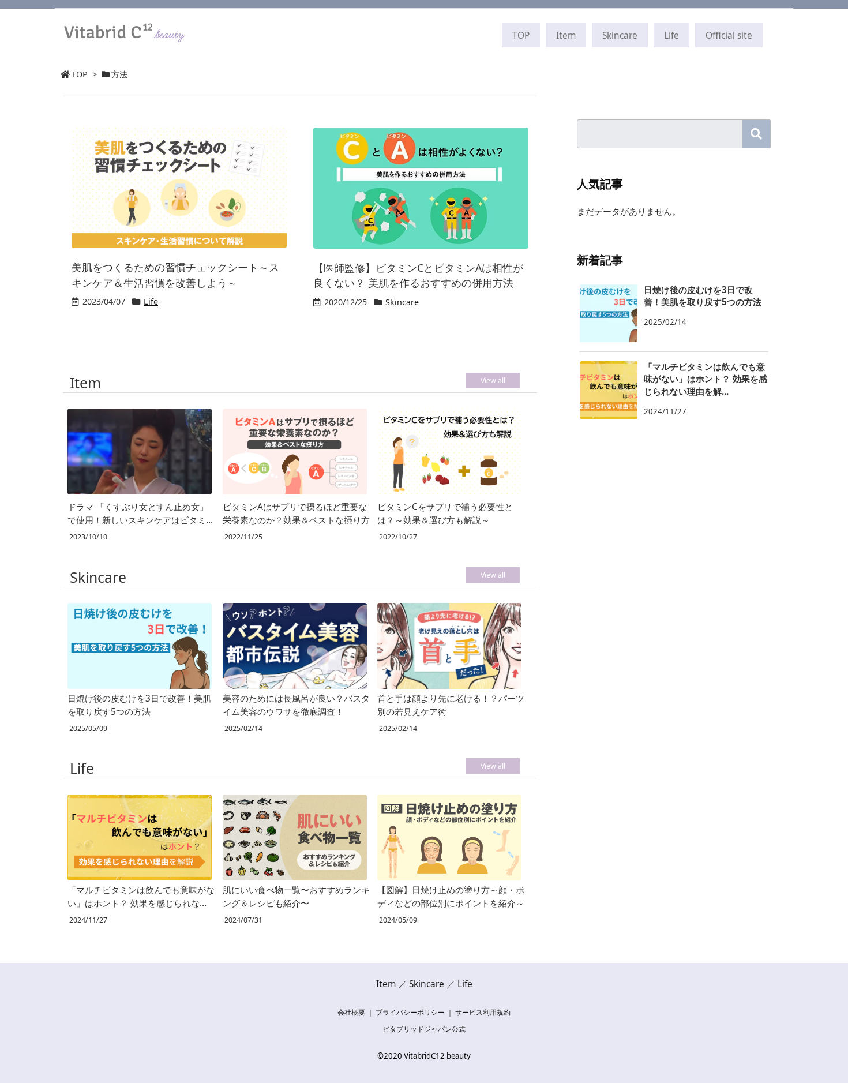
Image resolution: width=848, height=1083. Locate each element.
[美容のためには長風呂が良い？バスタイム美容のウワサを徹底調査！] (295, 646)
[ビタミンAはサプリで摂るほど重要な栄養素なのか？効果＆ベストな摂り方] (295, 453)
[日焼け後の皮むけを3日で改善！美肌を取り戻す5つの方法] (139, 646)
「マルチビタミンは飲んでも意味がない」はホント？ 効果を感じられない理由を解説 (141, 896)
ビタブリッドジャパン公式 (424, 1029)
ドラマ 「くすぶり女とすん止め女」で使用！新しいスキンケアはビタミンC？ (141, 513)
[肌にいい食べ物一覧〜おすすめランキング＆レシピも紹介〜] (295, 837)
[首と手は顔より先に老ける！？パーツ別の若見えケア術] (449, 646)
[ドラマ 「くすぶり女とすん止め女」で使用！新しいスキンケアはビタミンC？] (139, 453)
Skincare (402, 302)
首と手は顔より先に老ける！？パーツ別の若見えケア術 (450, 705)
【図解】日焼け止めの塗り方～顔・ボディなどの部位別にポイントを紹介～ (450, 896)
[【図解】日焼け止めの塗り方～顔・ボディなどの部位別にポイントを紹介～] (449, 837)
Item (386, 983)
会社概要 (351, 1012)
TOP (80, 74)
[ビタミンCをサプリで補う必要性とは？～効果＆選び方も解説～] (449, 453)
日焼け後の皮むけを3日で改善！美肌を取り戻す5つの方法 (139, 705)
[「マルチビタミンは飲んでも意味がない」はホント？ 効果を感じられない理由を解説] (139, 837)
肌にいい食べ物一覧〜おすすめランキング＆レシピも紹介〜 (296, 896)
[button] (756, 133)
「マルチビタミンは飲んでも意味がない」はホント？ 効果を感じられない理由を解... (705, 379)
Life (151, 301)
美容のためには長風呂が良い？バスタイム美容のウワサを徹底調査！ (296, 705)
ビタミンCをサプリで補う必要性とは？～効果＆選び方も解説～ (445, 513)
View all (493, 380)
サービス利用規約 (483, 1012)
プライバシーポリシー (410, 1012)
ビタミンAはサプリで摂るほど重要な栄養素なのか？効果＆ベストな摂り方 (296, 513)
